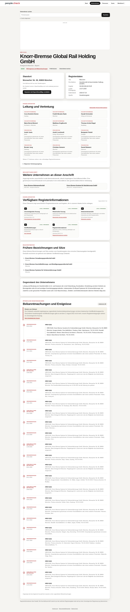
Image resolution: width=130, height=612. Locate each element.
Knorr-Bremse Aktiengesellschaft (34, 185)
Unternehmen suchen (26, 11)
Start (86, 3)
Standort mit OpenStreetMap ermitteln (37, 92)
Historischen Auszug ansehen (60, 217)
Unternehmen (95, 3)
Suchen (105, 15)
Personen (105, 3)
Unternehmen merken (64, 68)
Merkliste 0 (121, 3)
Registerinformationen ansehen (60, 235)
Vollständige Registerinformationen (98, 107)
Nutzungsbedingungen (64, 608)
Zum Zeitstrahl (27, 233)
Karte (112, 3)
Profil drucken (53, 68)
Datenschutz (74, 608)
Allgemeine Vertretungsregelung (33, 164)
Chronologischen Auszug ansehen (32, 219)
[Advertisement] (65, 36)
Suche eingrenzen (25, 18)
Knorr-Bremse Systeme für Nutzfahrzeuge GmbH (82, 185)
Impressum (55, 608)
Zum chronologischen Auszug (32, 318)
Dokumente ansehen (86, 219)
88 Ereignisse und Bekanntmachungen (37, 68)
